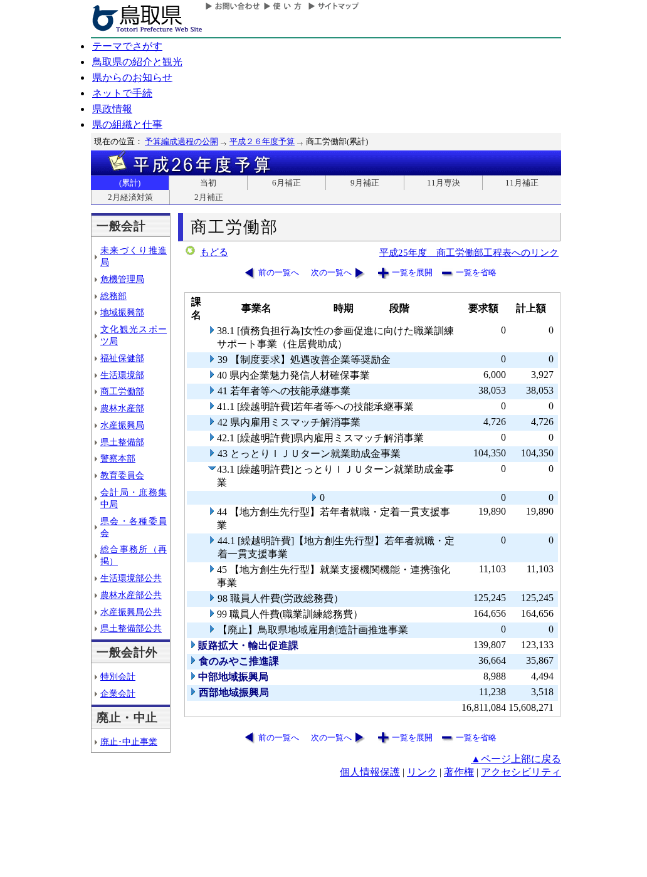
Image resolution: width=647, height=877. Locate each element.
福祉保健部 (122, 358)
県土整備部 (122, 442)
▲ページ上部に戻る (516, 759)
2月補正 (208, 197)
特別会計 (117, 676)
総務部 (113, 296)
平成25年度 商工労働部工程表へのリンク (469, 252)
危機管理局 (122, 279)
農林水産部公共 (131, 595)
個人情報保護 (370, 772)
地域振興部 (122, 312)
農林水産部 (122, 408)
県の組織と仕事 (127, 124)
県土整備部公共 (131, 628)
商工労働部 (122, 391)
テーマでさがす (127, 46)
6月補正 (286, 182)
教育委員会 (122, 475)
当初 (208, 182)
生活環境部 (122, 375)
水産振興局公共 (131, 612)
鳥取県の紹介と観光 (137, 61)
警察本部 (117, 458)
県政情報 (112, 108)
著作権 (459, 772)
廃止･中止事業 (128, 742)
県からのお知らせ (132, 77)
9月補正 (364, 182)
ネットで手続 (122, 93)
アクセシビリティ (521, 772)
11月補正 (522, 182)
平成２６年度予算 (262, 141)
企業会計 (117, 693)
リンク (422, 772)
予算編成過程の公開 (181, 141)
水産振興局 (122, 425)
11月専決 (443, 182)
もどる (214, 252)
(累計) (129, 182)
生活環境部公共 (131, 578)
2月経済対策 (130, 197)
